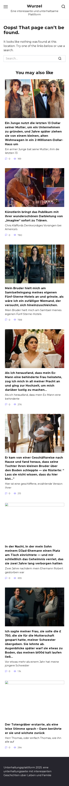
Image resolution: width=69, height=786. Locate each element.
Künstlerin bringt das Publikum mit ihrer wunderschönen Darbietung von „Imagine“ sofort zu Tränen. (34, 216)
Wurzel (34, 6)
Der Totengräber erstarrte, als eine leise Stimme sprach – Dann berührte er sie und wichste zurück (33, 728)
